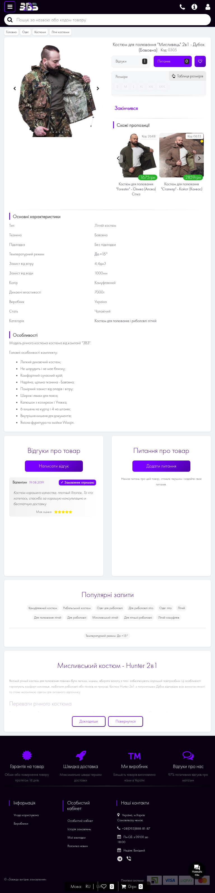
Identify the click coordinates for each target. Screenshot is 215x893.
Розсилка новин (77, 846)
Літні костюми (60, 32)
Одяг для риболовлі (110, 608)
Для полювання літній (47, 617)
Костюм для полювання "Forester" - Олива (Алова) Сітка (136, 189)
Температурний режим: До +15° (107, 636)
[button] (47, 132)
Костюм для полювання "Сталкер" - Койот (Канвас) (181, 186)
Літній (181, 608)
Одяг (25, 32)
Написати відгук (54, 466)
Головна (11, 32)
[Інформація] (194, 6)
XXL (151, 87)
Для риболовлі (76, 617)
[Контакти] (182, 6)
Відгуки (131, 61)
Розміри (159, 76)
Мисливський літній (105, 617)
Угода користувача (26, 815)
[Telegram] (120, 859)
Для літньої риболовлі (138, 617)
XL (141, 87)
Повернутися (125, 721)
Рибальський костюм (77, 608)
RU (88, 886)
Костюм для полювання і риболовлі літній (125, 320)
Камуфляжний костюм (43, 608)
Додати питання (161, 466)
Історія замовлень (79, 829)
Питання (173, 61)
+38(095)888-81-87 (136, 828)
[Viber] (129, 859)
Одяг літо (165, 608)
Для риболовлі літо (141, 608)
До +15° (101, 254)
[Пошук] (8, 19)
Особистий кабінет (80, 821)
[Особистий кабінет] (208, 6)
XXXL (162, 87)
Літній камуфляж (168, 617)
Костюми (40, 32)
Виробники (21, 823)
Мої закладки (76, 837)
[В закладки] (200, 61)
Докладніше (89, 721)
